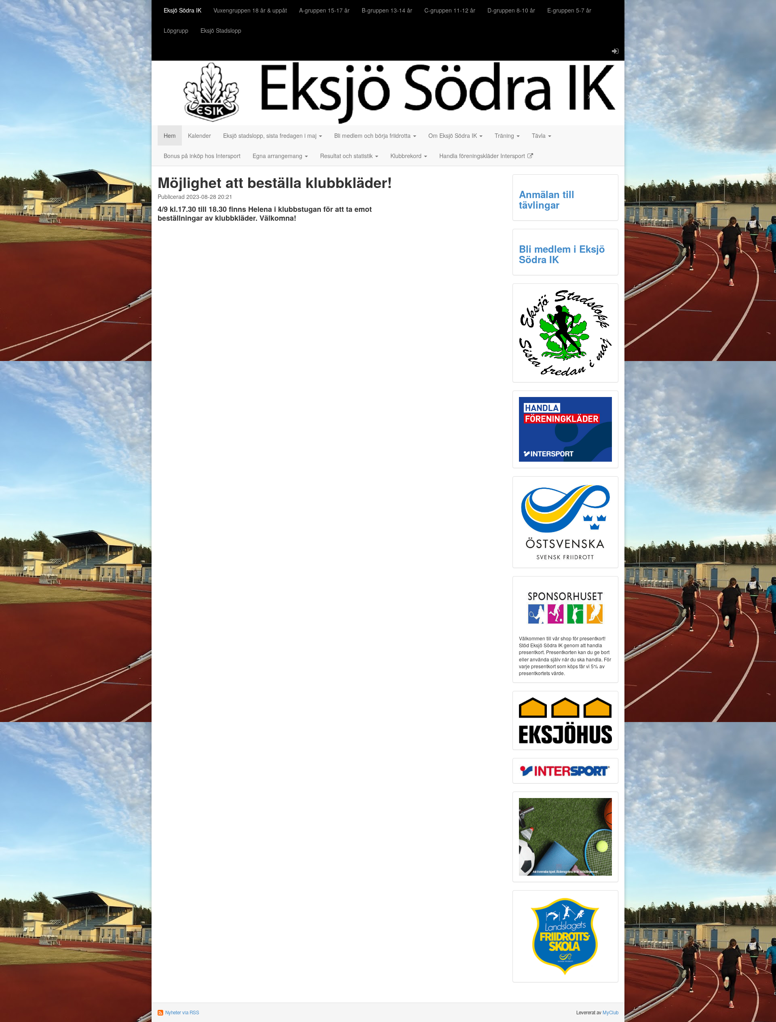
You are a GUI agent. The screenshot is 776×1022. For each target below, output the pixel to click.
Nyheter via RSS (182, 1012)
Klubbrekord (406, 156)
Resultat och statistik (347, 156)
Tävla (539, 135)
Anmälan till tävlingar (546, 199)
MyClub (610, 1012)
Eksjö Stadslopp (220, 30)
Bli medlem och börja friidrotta (373, 135)
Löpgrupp (176, 30)
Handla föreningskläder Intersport (483, 156)
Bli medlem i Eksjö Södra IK (562, 254)
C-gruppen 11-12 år (449, 10)
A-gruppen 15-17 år (324, 10)
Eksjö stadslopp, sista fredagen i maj (270, 135)
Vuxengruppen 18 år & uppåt (250, 10)
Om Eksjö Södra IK (453, 135)
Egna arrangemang (278, 156)
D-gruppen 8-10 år (511, 10)
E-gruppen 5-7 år (569, 10)
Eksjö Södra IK (182, 10)
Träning (505, 135)
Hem (170, 135)
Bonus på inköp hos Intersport (202, 156)
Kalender (199, 135)
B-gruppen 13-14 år (387, 10)
